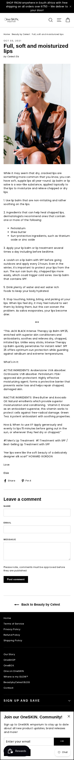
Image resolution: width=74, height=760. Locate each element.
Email (8, 523)
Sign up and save (22, 700)
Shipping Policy (13, 640)
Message (10, 540)
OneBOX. (9, 665)
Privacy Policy (12, 629)
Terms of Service (14, 623)
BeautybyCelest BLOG (17, 682)
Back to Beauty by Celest (40, 604)
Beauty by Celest (21, 34)
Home (7, 34)
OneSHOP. (10, 660)
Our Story (9, 654)
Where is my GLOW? (16, 676)
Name (7, 506)
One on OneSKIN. (14, 671)
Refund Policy (12, 635)
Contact (8, 688)
